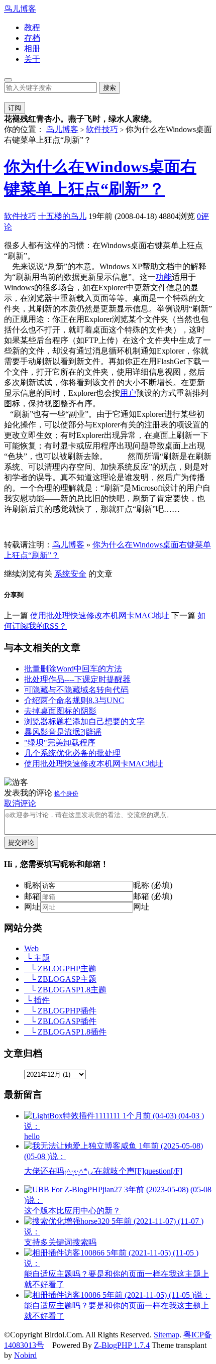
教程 (32, 27)
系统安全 (70, 574)
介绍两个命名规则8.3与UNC (74, 700)
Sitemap (166, 1334)
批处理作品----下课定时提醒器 (77, 679)
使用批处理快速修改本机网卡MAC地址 (99, 615)
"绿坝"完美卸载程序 (59, 742)
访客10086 (117, 1305)
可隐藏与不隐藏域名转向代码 (76, 690)
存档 (32, 38)
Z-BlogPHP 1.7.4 (122, 1345)
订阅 (14, 107)
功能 (164, 277)
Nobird (25, 1355)
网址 (32, 906)
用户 (128, 393)
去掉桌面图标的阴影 (60, 711)
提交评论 (21, 842)
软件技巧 (102, 129)
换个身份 (66, 793)
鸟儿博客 (20, 9)
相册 (32, 48)
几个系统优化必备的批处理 (72, 753)
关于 (32, 59)
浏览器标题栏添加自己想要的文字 (84, 721)
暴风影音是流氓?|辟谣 (62, 732)
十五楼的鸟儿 (62, 216)
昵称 (32, 885)
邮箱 (32, 896)
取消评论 (20, 803)
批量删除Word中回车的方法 (73, 668)
